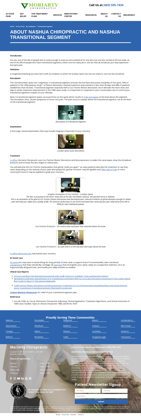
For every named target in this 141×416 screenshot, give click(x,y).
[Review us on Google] (26, 379)
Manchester (11, 326)
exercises (58, 265)
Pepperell (67, 320)
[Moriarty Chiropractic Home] (39, 6)
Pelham (66, 331)
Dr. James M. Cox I (39, 410)
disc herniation (92, 97)
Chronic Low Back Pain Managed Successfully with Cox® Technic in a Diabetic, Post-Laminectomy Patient (61, 276)
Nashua (9, 320)
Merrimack (126, 326)
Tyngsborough (99, 337)
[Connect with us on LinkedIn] (22, 379)
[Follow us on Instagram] (14, 379)
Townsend (125, 337)
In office (13, 160)
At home (14, 262)
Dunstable (39, 320)
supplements (16, 265)
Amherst (125, 331)
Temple (9, 331)
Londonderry (127, 320)
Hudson (95, 326)
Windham (39, 326)
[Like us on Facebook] (10, 379)
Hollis (65, 337)
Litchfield (96, 331)
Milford (9, 337)
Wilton (37, 331)
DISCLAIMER (90, 408)
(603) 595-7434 (113, 5)
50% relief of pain (109, 169)
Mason (95, 320)
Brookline (39, 337)
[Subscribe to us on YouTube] (18, 379)
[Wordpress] (30, 379)
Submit (101, 401)
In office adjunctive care (20, 253)
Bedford (67, 326)
